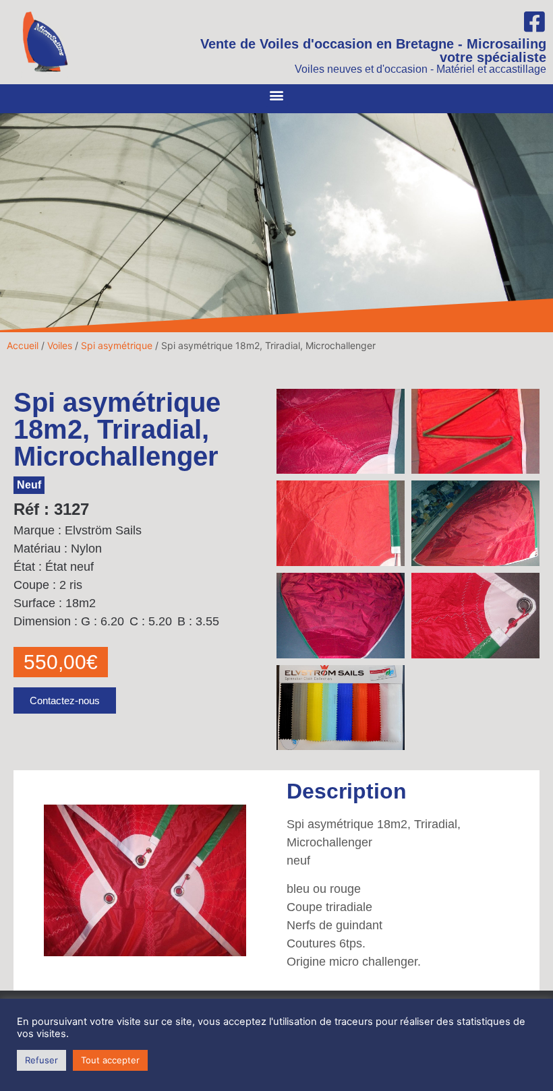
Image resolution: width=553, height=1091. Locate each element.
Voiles (59, 345)
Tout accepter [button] (110, 1060)
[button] (277, 95)
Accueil (22, 345)
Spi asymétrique (116, 345)
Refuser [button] (41, 1060)
